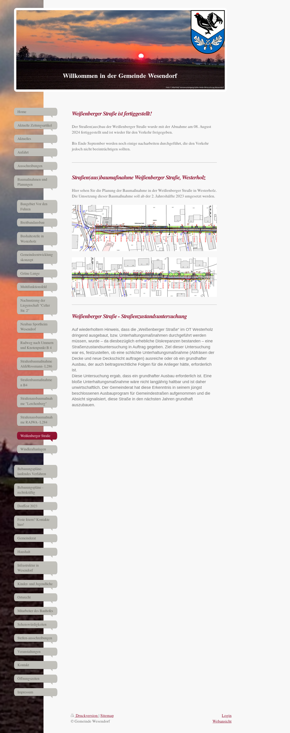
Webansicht (222, 721)
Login (227, 715)
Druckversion (87, 715)
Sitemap (107, 715)
